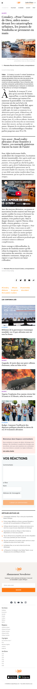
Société (28, 7)
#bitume (5, 290)
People (34, 7)
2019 (3, 659)
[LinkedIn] (22, 602)
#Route (14, 288)
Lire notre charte (8, 451)
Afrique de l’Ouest (6, 629)
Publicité (4, 648)
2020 (3, 657)
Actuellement (5, 7)
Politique (13, 7)
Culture (3, 618)
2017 (3, 663)
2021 (3, 655)
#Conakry (5, 288)
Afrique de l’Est (5, 633)
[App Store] (12, 677)
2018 (3, 661)
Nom (5, 486)
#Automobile (25, 288)
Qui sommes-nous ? (6, 640)
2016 (3, 665)
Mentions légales (6, 644)
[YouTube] (18, 602)
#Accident (25, 290)
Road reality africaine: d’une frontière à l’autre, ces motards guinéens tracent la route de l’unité (18, 143)
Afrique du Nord (5, 627)
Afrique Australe (5, 635)
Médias (3, 620)
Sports (3, 622)
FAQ (3, 642)
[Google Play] (24, 677)
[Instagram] (26, 602)
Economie (20, 7)
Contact (4, 646)
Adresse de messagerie (11, 493)
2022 (3, 653)
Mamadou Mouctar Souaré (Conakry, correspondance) (19, 65)
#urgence (14, 290)
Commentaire (8, 465)
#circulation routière (9, 293)
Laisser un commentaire (18, 502)
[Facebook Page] (11, 602)
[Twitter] (15, 602)
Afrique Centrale (5, 631)
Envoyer (18, 590)
